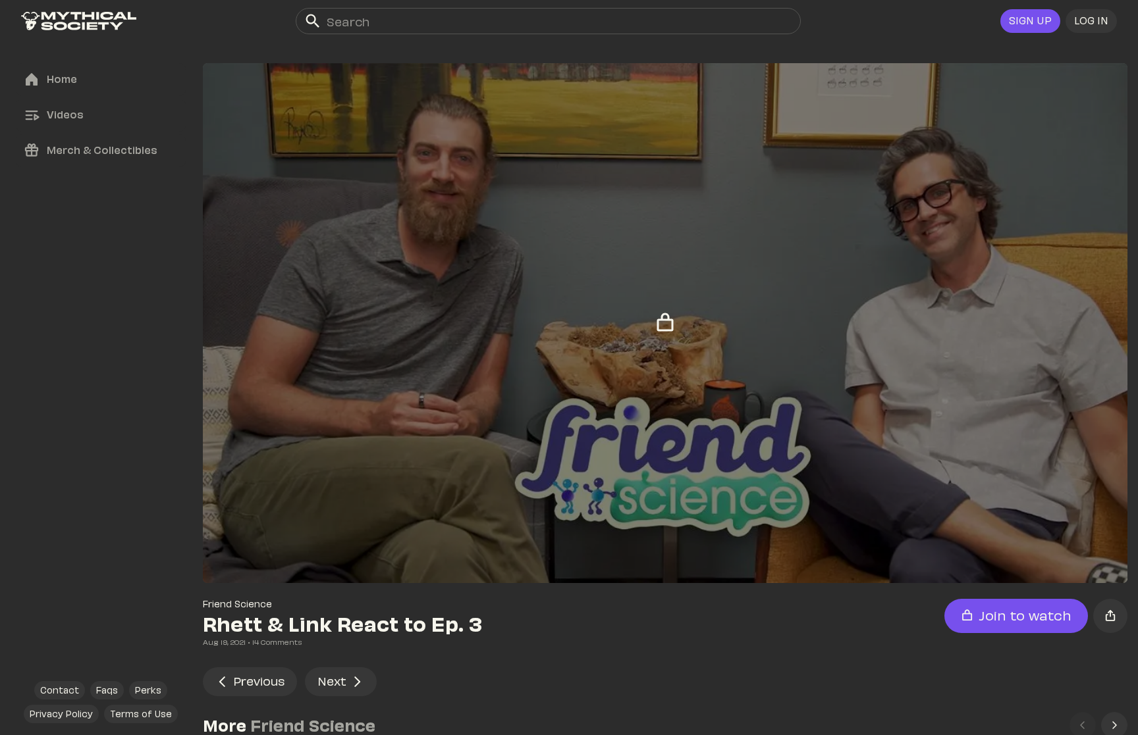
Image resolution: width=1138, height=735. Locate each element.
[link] (78, 21)
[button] (1091, 21)
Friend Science (237, 604)
